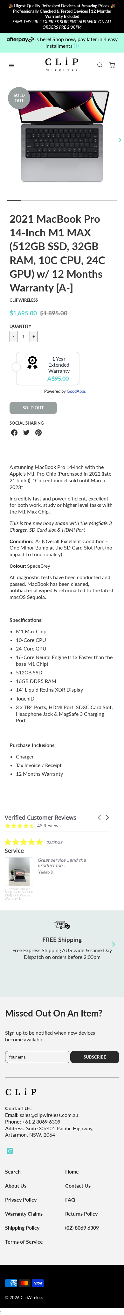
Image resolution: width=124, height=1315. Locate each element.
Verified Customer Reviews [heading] (40, 817)
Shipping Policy (22, 1228)
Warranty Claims (24, 1214)
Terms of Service (24, 1242)
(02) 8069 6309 (82, 1228)
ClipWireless (24, 300)
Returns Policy (81, 1214)
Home (72, 1171)
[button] (100, 817)
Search (13, 1171)
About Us (15, 1185)
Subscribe (95, 1057)
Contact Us (78, 1185)
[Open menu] (11, 65)
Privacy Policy (21, 1199)
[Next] (119, 140)
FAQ (70, 1199)
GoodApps (76, 391)
